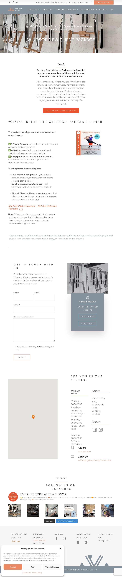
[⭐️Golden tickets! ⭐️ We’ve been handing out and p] (107, 510)
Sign (14, 541)
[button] (60, 549)
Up (18, 541)
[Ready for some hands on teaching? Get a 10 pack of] (51, 510)
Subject (17, 305)
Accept (13, 567)
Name (16, 293)
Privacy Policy (37, 572)
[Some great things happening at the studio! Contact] (14, 510)
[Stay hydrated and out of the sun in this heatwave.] (89, 510)
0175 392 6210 (84, 451)
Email (37, 293)
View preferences (52, 567)
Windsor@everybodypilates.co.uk (94, 460)
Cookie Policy (26, 572)
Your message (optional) (24, 317)
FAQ (100, 537)
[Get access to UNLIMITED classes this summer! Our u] (33, 510)
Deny (32, 567)
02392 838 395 (39, 540)
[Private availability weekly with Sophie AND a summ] (70, 510)
